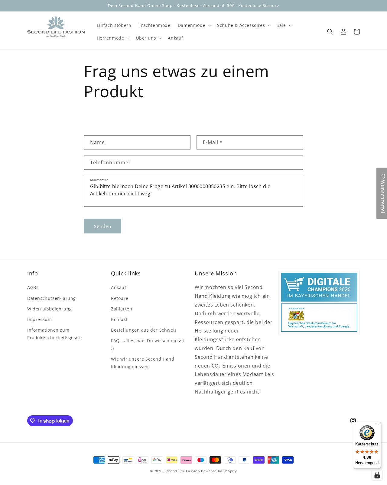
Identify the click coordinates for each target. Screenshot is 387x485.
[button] (193, 25)
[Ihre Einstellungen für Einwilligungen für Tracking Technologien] (377, 475)
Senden (102, 226)
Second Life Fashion (182, 471)
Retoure (119, 298)
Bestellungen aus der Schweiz (144, 330)
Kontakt (119, 319)
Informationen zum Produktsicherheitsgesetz (55, 333)
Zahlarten (121, 309)
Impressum (39, 319)
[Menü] (377, 425)
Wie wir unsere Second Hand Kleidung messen (142, 362)
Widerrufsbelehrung (49, 309)
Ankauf (118, 287)
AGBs (32, 287)
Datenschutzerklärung (51, 298)
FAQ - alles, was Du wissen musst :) (147, 344)
